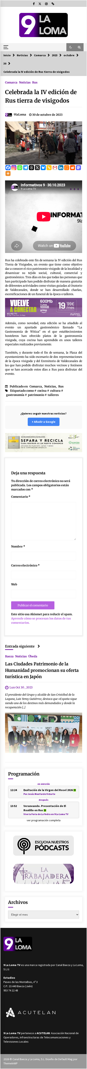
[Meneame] (66, 167)
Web (14, 584)
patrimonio (36, 395)
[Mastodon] (78, 167)
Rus (34, 82)
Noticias (25, 82)
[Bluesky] (43, 167)
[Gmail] (54, 167)
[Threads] (31, 167)
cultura (55, 390)
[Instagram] (13, 167)
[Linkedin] (60, 167)
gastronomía (15, 395)
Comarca (11, 82)
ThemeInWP (10, 1063)
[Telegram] (25, 167)
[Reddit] (72, 167)
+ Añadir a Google (43, 422)
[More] (8, 173)
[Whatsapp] (19, 167)
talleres (53, 395)
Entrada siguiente (20, 646)
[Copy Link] (49, 167)
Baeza (9, 656)
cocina (42, 390)
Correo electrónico (25, 565)
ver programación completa (43, 820)
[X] (37, 167)
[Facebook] (8, 167)
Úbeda (32, 656)
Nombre (18, 546)
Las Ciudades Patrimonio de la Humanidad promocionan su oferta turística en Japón (42, 670)
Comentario (20, 497)
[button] (70, 47)
